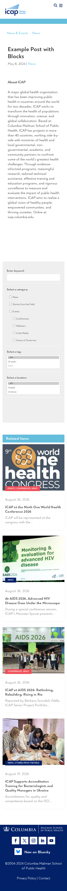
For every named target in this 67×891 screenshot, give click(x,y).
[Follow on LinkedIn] (42, 840)
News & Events (17, 33)
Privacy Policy (27, 878)
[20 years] (33, 361)
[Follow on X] (24, 840)
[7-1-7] (33, 366)
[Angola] (33, 387)
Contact (44, 878)
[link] (33, 829)
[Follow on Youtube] (51, 840)
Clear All (33, 403)
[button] (16, 840)
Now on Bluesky (37, 852)
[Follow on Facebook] (15, 840)
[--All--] (33, 357)
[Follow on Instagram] (33, 840)
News (36, 33)
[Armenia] (33, 392)
